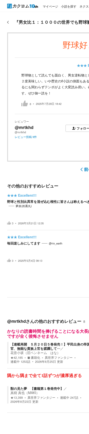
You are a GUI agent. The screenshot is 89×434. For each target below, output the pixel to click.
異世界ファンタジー (59, 357)
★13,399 (16, 397)
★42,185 (16, 357)
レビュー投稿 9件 (26, 137)
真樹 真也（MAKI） (24, 392)
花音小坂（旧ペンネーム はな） (35, 352)
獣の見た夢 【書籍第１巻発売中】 (37, 388)
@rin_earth (55, 243)
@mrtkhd (24, 127)
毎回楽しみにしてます (23, 243)
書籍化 (35, 357)
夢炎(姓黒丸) (24, 206)
